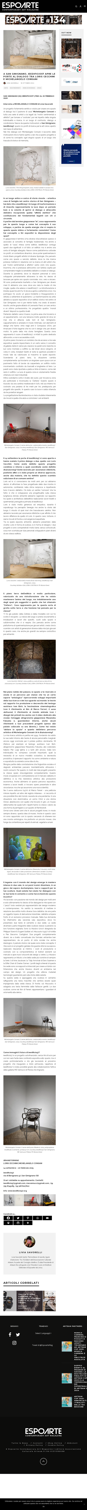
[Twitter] (18, 1218)
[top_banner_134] (43, 16)
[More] (27, 1223)
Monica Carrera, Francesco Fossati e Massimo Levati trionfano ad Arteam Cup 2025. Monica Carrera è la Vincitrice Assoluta (80, 1346)
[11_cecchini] (9, 1200)
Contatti (38, 1443)
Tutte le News (20, 1443)
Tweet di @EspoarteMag (42, 1345)
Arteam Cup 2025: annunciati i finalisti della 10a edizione (80, 1401)
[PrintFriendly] (18, 1223)
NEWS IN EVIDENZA (29, 87)
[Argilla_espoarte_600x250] (71, 71)
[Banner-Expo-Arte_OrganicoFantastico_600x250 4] (71, 85)
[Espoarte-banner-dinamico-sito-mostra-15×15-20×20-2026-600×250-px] (71, 113)
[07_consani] (19, 1200)
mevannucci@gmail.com (37, 1183)
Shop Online (55, 1443)
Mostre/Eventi (15, 87)
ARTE (6, 87)
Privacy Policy (34, 1445)
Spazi (39, 87)
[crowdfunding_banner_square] (71, 163)
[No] (84, 1504)
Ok (44, 1506)
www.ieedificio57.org (17, 1191)
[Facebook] (8, 1218)
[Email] (47, 1218)
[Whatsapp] (37, 1218)
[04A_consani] (32, 1200)
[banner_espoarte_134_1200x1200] (71, 58)
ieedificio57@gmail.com (14, 1183)
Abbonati (72, 1443)
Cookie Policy (56, 1445)
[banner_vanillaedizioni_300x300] (71, 138)
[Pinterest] (27, 1218)
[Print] (8, 1223)
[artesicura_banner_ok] (71, 99)
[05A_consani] (48, 1200)
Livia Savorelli (13, 83)
